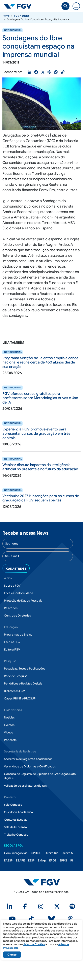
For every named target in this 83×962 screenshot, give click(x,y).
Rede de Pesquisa (15, 676)
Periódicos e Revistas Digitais (23, 683)
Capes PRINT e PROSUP (20, 698)
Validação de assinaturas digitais (25, 785)
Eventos (9, 725)
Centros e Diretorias (17, 615)
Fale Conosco (13, 804)
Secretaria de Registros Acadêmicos (28, 759)
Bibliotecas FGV (14, 691)
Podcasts (10, 740)
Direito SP (68, 853)
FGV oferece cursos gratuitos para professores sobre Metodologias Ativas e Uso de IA (40, 398)
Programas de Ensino (18, 634)
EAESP (8, 860)
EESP (31, 860)
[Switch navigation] (76, 6)
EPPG (63, 860)
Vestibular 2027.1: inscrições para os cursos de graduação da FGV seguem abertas (40, 498)
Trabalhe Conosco (16, 834)
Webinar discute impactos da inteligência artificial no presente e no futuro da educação (40, 467)
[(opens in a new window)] (10, 907)
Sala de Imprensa (15, 827)
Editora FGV (12, 649)
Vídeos (8, 732)
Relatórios (11, 608)
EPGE (52, 860)
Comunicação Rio (16, 853)
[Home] (19, 6)
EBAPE (20, 860)
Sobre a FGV (12, 585)
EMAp (42, 860)
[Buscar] (65, 6)
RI (71, 860)
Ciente (12, 954)
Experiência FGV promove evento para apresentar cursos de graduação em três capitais (36, 433)
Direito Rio (51, 853)
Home (5, 15)
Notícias (9, 717)
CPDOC (36, 853)
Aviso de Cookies (34, 944)
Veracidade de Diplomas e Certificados (30, 766)
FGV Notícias (21, 15)
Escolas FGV (12, 642)
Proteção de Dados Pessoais (23, 600)
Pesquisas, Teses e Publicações (24, 668)
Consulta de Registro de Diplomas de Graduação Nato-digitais (40, 776)
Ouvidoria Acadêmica (18, 812)
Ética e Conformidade (18, 593)
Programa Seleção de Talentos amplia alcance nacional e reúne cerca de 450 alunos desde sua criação (40, 362)
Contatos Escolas (15, 819)
